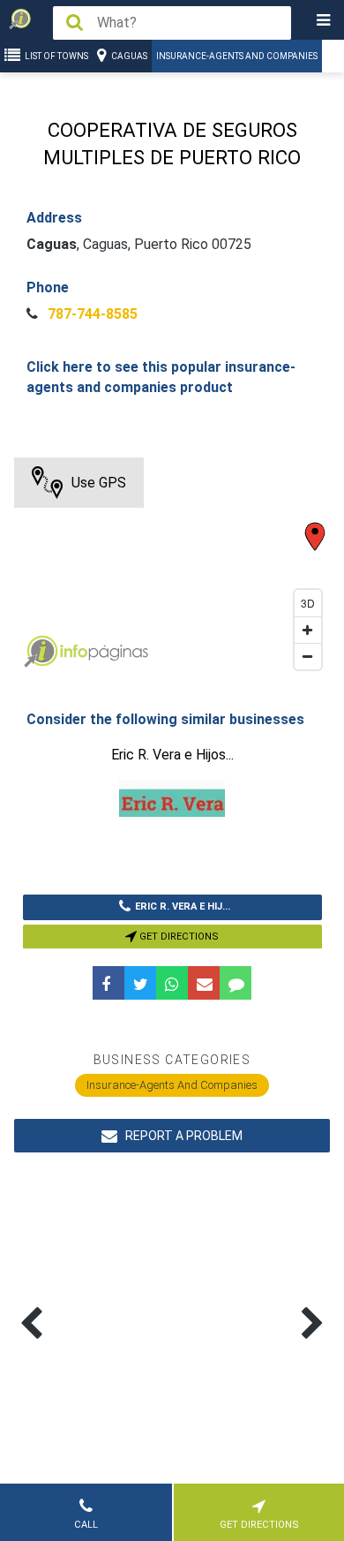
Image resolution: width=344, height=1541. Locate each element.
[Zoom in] (308, 629)
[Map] (172, 567)
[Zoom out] (308, 656)
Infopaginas (40, 651)
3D (308, 602)
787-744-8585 (91, 314)
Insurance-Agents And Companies (237, 56)
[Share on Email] (204, 983)
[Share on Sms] (235, 983)
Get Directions (178, 936)
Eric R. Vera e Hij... (182, 906)
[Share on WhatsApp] (172, 983)
